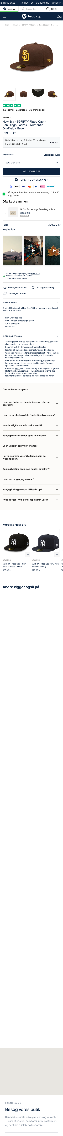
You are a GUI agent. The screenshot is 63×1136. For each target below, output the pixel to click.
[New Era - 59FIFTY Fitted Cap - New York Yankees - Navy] (45, 543)
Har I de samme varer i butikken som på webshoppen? (24, 457)
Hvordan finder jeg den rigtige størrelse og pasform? (26, 403)
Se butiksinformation (17, 278)
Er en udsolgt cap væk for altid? (20, 445)
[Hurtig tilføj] (27, 554)
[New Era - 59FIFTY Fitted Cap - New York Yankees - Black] (16, 543)
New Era (7, 117)
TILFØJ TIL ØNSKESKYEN (33, 179)
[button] (51, 9)
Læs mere (24, 215)
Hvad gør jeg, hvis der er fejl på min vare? (25, 499)
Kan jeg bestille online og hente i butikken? (26, 469)
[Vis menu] (4, 16)
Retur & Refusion (12, 336)
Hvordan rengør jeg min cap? (19, 479)
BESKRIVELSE (10, 302)
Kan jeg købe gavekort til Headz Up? (22, 489)
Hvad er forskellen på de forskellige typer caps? (29, 415)
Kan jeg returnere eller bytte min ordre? (24, 435)
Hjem (7, 25)
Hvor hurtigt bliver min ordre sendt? (22, 425)
